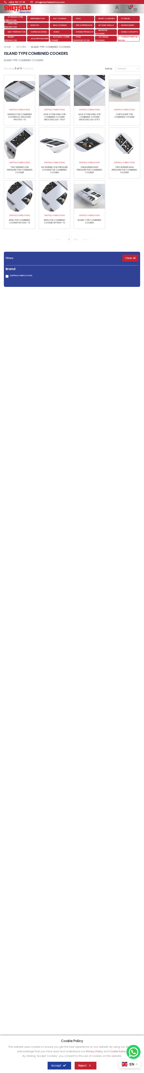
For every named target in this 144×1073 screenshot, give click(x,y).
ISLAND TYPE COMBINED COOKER (90, 221)
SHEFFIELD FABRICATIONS (19, 109)
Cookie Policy (118, 1051)
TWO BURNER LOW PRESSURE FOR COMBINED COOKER (19, 170)
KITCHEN (21, 47)
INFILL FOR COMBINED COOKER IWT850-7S (54, 221)
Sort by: (109, 68)
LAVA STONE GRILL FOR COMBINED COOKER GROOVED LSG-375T (89, 117)
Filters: (10, 258)
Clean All (130, 258)
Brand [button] (10, 269)
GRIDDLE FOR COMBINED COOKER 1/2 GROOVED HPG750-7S (19, 117)
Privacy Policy (94, 1051)
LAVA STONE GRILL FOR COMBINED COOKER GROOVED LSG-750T (54, 117)
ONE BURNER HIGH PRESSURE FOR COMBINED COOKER (89, 170)
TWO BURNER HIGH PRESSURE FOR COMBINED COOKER (124, 170)
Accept (56, 1066)
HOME (7, 47)
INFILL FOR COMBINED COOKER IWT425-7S (19, 221)
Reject (82, 1066)
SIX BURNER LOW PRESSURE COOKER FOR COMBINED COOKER (54, 170)
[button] (117, 9)
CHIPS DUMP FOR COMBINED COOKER (124, 115)
